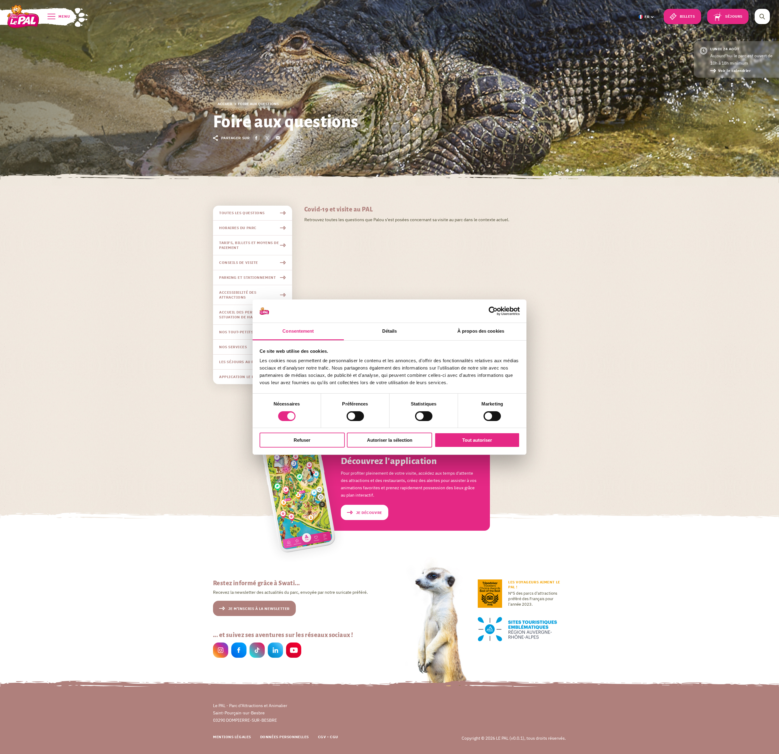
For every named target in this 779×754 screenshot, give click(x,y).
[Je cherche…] (762, 16)
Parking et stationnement (247, 277)
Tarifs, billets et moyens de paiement (249, 245)
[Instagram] (220, 651)
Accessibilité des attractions (237, 294)
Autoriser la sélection (389, 440)
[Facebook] (238, 651)
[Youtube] (293, 651)
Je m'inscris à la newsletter (259, 608)
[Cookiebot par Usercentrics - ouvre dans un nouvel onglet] (493, 311)
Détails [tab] (389, 331)
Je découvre (369, 512)
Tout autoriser (477, 440)
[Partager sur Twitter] (267, 138)
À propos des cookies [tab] (480, 331)
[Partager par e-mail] (277, 138)
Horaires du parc (238, 227)
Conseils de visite (238, 262)
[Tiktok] (257, 651)
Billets (687, 16)
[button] (645, 16)
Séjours (733, 16)
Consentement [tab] (298, 331)
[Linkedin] (275, 651)
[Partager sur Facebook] (256, 138)
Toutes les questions (242, 213)
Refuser (302, 440)
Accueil (225, 103)
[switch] (355, 416)
